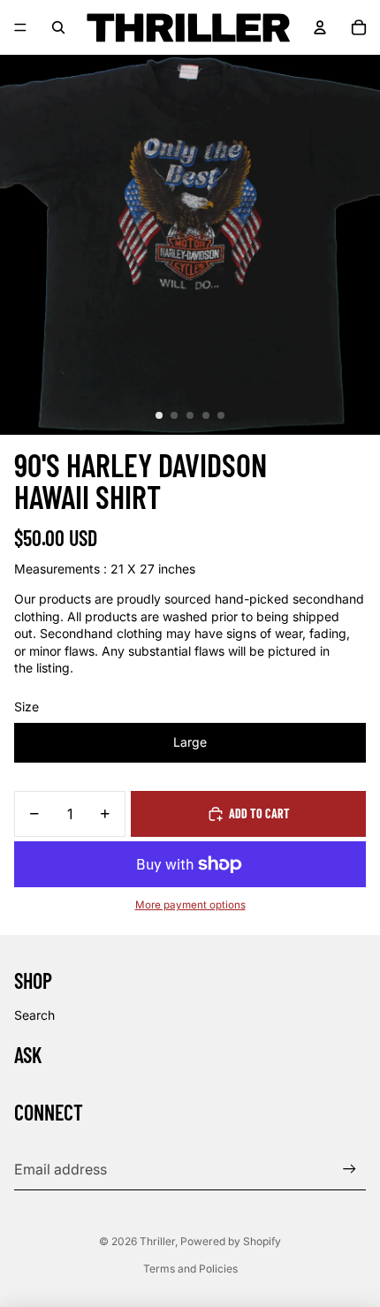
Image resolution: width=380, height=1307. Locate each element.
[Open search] (58, 27)
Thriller (157, 1241)
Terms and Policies (190, 1268)
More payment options (190, 905)
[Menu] (20, 27)
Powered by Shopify (230, 1241)
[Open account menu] (319, 27)
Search (34, 1014)
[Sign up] (349, 1168)
